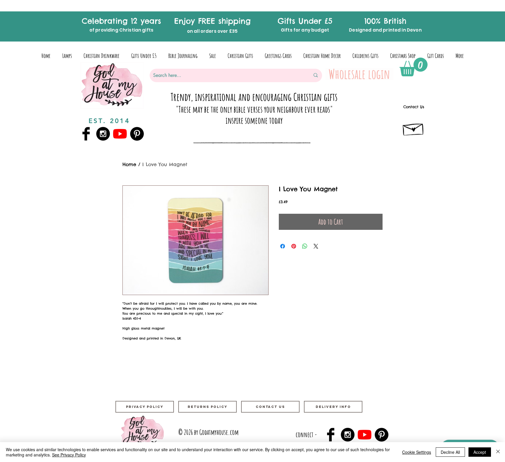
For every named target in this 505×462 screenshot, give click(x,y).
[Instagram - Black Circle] (103, 134)
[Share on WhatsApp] (304, 246)
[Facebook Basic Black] (86, 134)
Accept (479, 452)
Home (129, 164)
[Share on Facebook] (282, 246)
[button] (413, 67)
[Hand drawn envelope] (413, 128)
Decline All (450, 452)
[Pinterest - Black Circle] (137, 134)
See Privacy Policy (69, 455)
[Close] (497, 452)
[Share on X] (315, 246)
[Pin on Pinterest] (293, 246)
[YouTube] (120, 134)
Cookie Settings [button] (416, 452)
